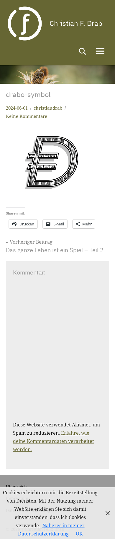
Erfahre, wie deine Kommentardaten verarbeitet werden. (53, 441)
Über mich (16, 486)
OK (79, 533)
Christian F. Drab (76, 23)
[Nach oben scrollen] (103, 527)
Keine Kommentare (26, 116)
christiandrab (48, 108)
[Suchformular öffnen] (82, 51)
